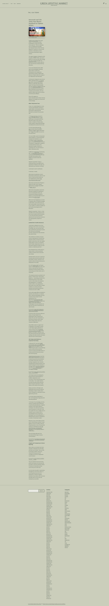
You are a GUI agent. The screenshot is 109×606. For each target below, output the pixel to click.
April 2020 (48, 494)
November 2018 (49, 503)
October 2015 (48, 554)
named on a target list (37, 86)
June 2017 (48, 528)
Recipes (66, 534)
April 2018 (48, 513)
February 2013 (48, 580)
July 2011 (48, 591)
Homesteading (67, 513)
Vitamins (66, 547)
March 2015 (48, 559)
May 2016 (48, 545)
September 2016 (49, 540)
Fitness (66, 502)
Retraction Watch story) (35, 180)
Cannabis (66, 496)
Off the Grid (67, 529)
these (36, 197)
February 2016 (48, 548)
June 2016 (48, 544)
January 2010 (48, 598)
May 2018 (48, 512)
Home (15, 3)
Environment (67, 500)
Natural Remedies (68, 522)
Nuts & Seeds (67, 528)
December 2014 (49, 560)
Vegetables (67, 545)
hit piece (35, 56)
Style (65, 538)
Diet (65, 497)
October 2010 (48, 595)
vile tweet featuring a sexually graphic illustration (36, 428)
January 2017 (48, 534)
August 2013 (48, 576)
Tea (65, 541)
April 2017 (48, 531)
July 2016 (48, 543)
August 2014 (48, 566)
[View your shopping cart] (104, 3)
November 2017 (49, 521)
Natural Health (5, 3)
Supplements (67, 540)
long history (36, 151)
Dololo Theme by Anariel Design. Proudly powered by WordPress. (54, 603)
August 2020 (48, 493)
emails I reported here (38, 140)
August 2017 (48, 525)
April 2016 (48, 547)
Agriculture (67, 492)
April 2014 (48, 570)
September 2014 (49, 564)
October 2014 (48, 563)
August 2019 (48, 497)
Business (66, 494)
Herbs (66, 509)
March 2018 (48, 515)
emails (38, 197)
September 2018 (49, 506)
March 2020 (48, 496)
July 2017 (48, 527)
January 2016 (48, 550)
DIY (65, 499)
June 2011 (48, 592)
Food (11, 3)
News (66, 524)
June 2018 (48, 510)
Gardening (19, 3)
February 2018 (48, 516)
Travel (66, 543)
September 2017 (49, 524)
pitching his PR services (37, 153)
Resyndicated (67, 535)
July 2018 (48, 509)
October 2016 (48, 538)
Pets (65, 531)
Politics (66, 532)
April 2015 (48, 557)
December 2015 (49, 551)
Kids (65, 516)
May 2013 (48, 579)
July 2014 (48, 567)
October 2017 (48, 522)
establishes (42, 366)
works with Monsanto (37, 367)
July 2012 (48, 585)
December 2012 (49, 583)
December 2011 (49, 588)
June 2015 (48, 556)
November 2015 (49, 553)
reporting (37, 366)
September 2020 (49, 492)
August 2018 (48, 508)
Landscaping (67, 518)
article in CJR (35, 265)
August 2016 (48, 541)
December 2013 (49, 575)
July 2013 (48, 577)
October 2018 (48, 505)
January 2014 (48, 573)
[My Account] (105, 4)
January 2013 (48, 582)
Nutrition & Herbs (68, 527)
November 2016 (49, 537)
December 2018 (49, 502)
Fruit (65, 506)
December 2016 (49, 535)
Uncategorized (67, 544)
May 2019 (48, 499)
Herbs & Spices (67, 510)
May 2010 (48, 596)
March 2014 (48, 572)
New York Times (34, 116)
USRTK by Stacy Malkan (33, 40)
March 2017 (48, 532)
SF (65, 537)
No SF (66, 525)
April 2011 (48, 593)
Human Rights (67, 515)
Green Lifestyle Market (54, 3)
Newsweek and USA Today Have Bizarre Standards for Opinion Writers (36, 22)
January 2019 (48, 500)
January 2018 (48, 518)
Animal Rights (67, 493)
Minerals (66, 519)
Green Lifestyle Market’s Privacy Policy (34, 603)
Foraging (66, 505)
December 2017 (49, 519)
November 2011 (49, 589)
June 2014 (48, 569)
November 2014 (49, 561)
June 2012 (48, 586)
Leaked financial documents (34, 356)
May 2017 (48, 529)
